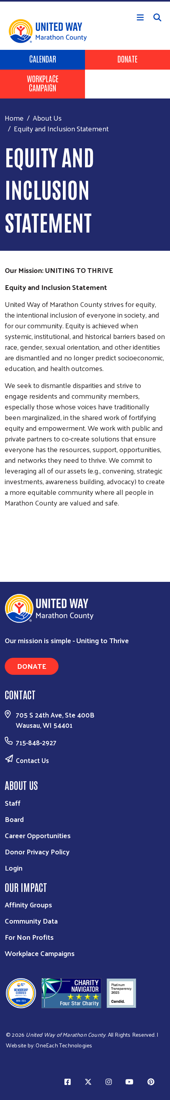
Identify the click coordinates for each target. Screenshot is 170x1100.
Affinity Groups (28, 904)
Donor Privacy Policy (37, 851)
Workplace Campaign (43, 83)
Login (14, 867)
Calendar (42, 58)
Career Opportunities (38, 835)
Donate (127, 58)
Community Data (31, 920)
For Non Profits (29, 937)
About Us (47, 117)
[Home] (85, 1)
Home (14, 117)
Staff (13, 803)
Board (14, 819)
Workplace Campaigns (40, 953)
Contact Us (32, 760)
